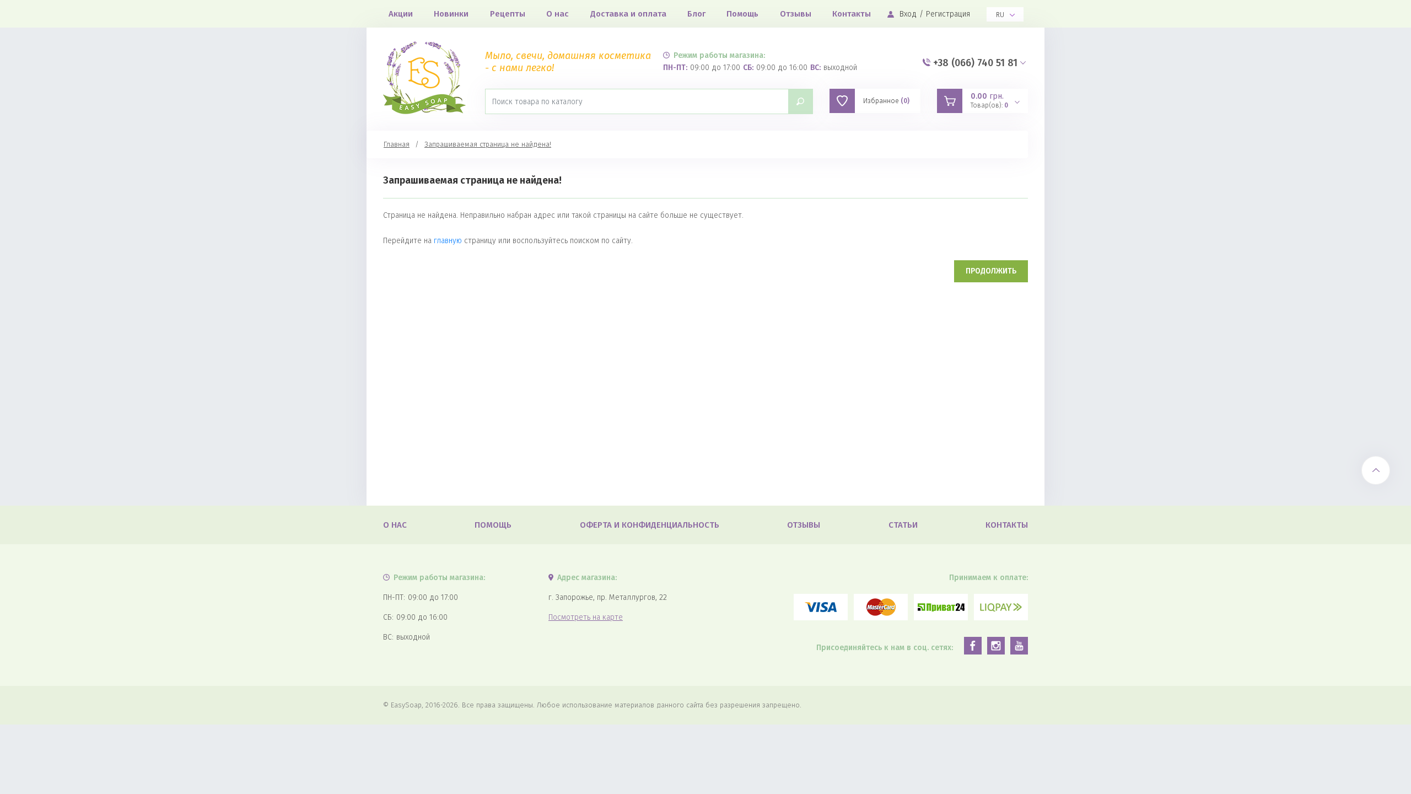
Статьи (903, 525)
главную (448, 240)
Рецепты (507, 14)
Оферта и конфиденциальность (649, 525)
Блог (696, 14)
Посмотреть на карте (585, 617)
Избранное (886, 101)
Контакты (851, 14)
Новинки (451, 14)
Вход (908, 14)
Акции (401, 14)
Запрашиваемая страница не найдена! (487, 144)
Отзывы (795, 14)
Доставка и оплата (628, 14)
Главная (397, 144)
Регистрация (948, 14)
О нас (557, 14)
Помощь (742, 14)
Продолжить (991, 271)
